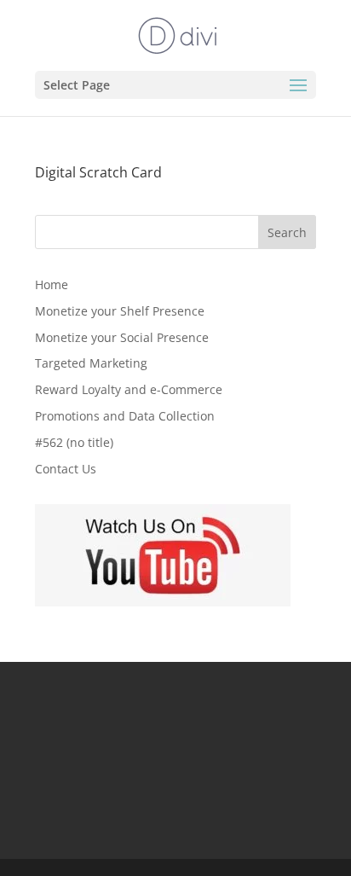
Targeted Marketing (91, 363)
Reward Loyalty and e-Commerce (128, 389)
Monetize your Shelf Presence (119, 311)
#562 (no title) (74, 442)
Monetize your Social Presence (122, 337)
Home (51, 284)
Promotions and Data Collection (125, 416)
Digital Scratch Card (98, 172)
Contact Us (65, 469)
